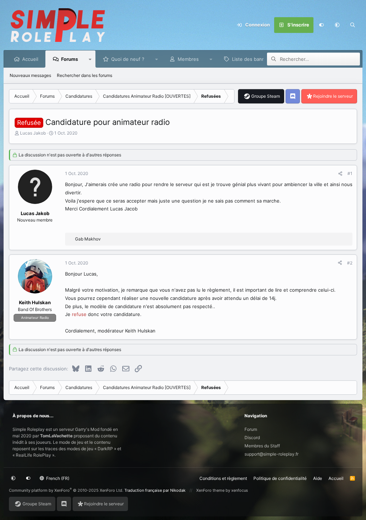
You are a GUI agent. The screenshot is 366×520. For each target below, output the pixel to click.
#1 (349, 173)
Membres (188, 59)
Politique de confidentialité (280, 478)
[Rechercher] (353, 25)
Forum (250, 429)
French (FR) (57, 478)
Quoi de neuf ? (127, 59)
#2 (349, 263)
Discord (252, 437)
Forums (69, 59)
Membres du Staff (262, 445)
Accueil (30, 59)
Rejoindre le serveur (333, 96)
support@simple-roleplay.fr (271, 454)
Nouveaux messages (30, 75)
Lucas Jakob (33, 133)
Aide (317, 478)
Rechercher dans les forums (84, 75)
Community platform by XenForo (66, 490)
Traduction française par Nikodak (155, 490)
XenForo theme (210, 490)
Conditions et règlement (223, 478)
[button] (337, 25)
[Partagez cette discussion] (340, 173)
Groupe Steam (265, 96)
